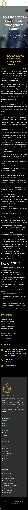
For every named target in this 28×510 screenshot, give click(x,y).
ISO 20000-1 (6, 451)
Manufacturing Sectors (8, 326)
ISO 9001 (6, 463)
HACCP (5, 446)
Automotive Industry (7, 319)
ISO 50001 (6, 460)
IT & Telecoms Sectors (7, 324)
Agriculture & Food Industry (9, 333)
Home (10, 33)
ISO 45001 (6, 458)
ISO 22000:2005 (8, 453)
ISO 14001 (6, 448)
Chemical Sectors (6, 338)
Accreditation (6, 428)
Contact (5, 435)
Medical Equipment (7, 335)
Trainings (6, 430)
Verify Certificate (7, 432)
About (5, 425)
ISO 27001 (6, 456)
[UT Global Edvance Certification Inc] (14, 3)
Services (15, 33)
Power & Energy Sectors (8, 321)
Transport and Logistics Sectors (10, 331)
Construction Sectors (7, 328)
